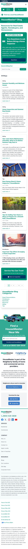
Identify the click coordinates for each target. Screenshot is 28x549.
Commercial (4, 430)
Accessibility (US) (5, 514)
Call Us (21, 9)
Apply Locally (5, 448)
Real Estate (5, 300)
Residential (4, 426)
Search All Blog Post (6, 66)
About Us (3, 442)
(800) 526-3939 (18, 345)
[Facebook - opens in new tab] (2, 420)
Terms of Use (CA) (5, 505)
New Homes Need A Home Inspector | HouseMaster (11, 182)
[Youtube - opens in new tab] (16, 420)
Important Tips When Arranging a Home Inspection (13, 252)
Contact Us (4, 445)
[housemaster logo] (14, 412)
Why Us (3, 438)
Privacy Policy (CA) (5, 511)
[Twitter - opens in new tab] (6, 420)
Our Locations (5, 463)
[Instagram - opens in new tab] (9, 420)
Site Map (3, 466)
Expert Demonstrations (8, 297)
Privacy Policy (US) (5, 508)
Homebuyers (5, 249)
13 (19, 285)
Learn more (5, 100)
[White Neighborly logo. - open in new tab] (5, 1)
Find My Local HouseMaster (14, 342)
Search (23, 69)
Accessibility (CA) (5, 516)
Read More (14, 60)
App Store (15, 399)
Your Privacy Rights (8, 522)
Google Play (15, 403)
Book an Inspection (8, 9)
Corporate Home (5, 469)
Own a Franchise (5, 451)
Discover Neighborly (13, 387)
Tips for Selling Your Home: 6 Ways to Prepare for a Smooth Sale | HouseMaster (12, 216)
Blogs (2, 460)
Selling (4, 80)
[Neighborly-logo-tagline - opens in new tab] (21, 353)
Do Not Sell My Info (5, 519)
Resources (5, 302)
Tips (3, 179)
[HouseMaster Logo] (7, 353)
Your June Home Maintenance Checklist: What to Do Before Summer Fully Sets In (12, 140)
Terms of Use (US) (5, 502)
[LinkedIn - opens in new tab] (12, 420)
